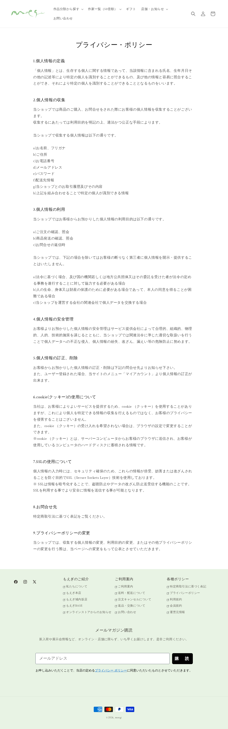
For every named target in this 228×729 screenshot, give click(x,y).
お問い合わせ (127, 612)
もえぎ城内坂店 (76, 599)
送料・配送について (131, 593)
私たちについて (76, 587)
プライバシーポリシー (185, 593)
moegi (118, 717)
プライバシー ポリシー (111, 670)
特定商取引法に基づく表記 (188, 587)
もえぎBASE (74, 606)
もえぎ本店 (73, 593)
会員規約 (176, 606)
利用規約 (176, 599)
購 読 (182, 658)
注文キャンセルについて (134, 599)
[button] (68, 9)
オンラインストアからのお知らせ (89, 612)
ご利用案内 (125, 587)
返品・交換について (131, 606)
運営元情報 (177, 612)
